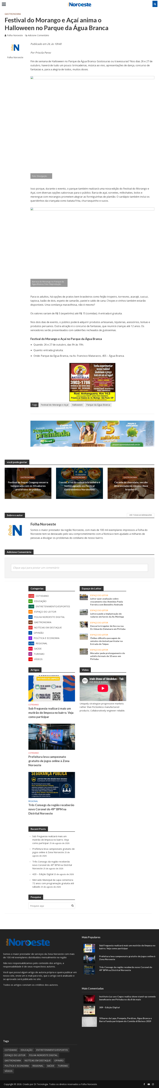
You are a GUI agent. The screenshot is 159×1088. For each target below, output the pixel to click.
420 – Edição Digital (42, 874)
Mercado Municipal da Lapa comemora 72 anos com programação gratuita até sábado (53, 883)
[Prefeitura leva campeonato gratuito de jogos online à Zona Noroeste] (51, 736)
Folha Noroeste (15, 35)
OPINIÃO (59, 1060)
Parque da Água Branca (98, 404)
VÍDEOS (8, 1071)
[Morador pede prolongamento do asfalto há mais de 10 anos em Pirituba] (84, 651)
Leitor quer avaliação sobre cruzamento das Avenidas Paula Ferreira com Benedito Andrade (106, 601)
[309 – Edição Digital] (89, 1009)
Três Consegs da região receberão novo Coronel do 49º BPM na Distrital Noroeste (51, 809)
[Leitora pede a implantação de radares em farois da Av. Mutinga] (84, 611)
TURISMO (63, 1065)
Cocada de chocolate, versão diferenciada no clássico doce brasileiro (131, 486)
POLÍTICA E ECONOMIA (17, 1065)
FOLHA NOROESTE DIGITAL (43, 1055)
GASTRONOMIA (13, 13)
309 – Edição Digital (109, 1007)
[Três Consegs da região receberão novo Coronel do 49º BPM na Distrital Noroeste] (51, 784)
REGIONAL (33, 801)
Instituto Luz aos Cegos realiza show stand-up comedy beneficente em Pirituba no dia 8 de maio (127, 998)
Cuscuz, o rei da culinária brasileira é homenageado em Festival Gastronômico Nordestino (79, 486)
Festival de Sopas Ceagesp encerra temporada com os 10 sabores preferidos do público (28, 486)
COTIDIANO (33, 704)
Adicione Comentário (38, 35)
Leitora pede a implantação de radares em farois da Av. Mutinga (107, 615)
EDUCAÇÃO (26, 1049)
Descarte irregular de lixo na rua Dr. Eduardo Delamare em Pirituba (107, 627)
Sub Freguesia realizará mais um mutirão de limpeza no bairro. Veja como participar (50, 713)
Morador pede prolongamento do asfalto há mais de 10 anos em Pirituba (107, 656)
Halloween (77, 404)
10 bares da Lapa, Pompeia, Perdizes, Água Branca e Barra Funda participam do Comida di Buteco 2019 (125, 1019)
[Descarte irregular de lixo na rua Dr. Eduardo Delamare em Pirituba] (84, 624)
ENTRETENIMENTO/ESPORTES (52, 1049)
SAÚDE (50, 1065)
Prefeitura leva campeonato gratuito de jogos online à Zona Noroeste (48, 761)
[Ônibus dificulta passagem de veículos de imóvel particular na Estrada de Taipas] (84, 636)
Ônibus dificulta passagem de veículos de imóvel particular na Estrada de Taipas (106, 641)
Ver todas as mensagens (140, 515)
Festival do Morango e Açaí (54, 404)
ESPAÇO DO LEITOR (99, 595)
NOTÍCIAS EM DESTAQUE (38, 1060)
